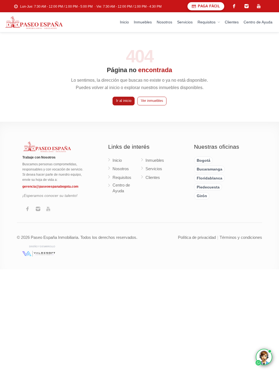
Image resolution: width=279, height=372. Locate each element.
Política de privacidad (197, 237)
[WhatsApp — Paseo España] (264, 357)
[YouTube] (48, 209)
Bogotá (203, 160)
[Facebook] (27, 209)
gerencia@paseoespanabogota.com (50, 186)
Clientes (232, 22)
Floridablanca (209, 178)
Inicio (124, 22)
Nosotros (164, 22)
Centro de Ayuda (258, 22)
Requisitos (207, 22)
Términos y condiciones (241, 237)
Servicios (185, 22)
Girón (202, 196)
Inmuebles (143, 22)
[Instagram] (38, 209)
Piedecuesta (208, 187)
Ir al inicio (123, 101)
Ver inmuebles (152, 101)
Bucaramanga (209, 169)
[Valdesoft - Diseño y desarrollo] (38, 253)
